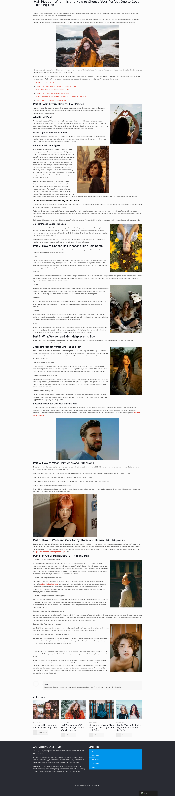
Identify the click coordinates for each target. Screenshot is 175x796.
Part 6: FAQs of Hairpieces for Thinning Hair (51, 100)
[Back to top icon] (87, 780)
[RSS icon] (90, 789)
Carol (46, 684)
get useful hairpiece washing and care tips (50, 552)
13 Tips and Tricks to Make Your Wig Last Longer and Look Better (101, 727)
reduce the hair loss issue (49, 584)
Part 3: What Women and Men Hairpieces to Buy (52, 90)
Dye (93, 752)
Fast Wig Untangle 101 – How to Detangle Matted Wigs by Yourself (72, 727)
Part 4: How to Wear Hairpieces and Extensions (52, 93)
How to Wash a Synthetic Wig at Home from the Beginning (128, 727)
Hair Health (96, 756)
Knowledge (95, 763)
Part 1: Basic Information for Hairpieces (49, 83)
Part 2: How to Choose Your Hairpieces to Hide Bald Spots (56, 86)
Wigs (93, 767)
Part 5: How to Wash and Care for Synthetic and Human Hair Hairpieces (61, 97)
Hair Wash (95, 759)
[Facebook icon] (85, 789)
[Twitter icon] (88, 789)
